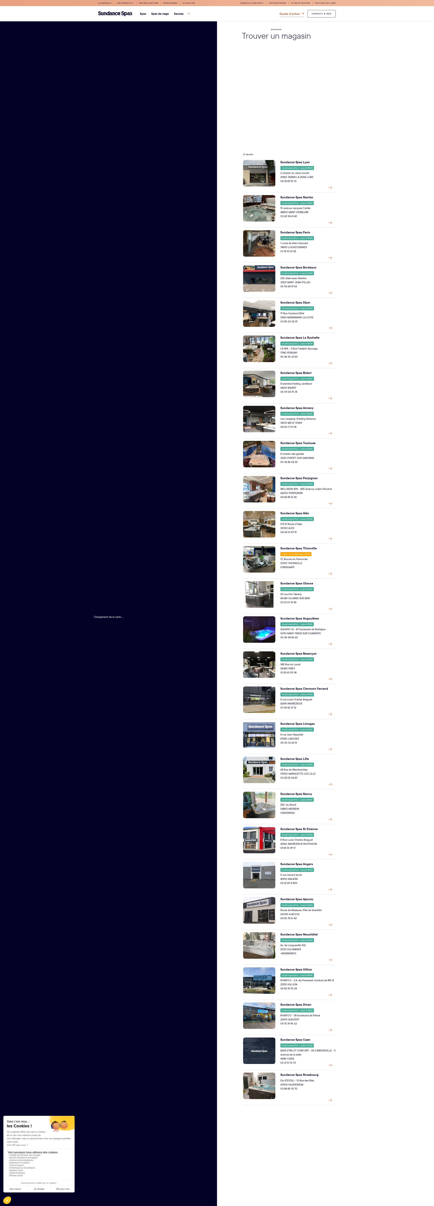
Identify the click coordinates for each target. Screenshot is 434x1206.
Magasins (276, 29)
